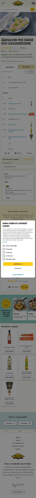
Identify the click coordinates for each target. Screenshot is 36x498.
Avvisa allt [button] (18, 268)
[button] (18, 273)
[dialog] (18, 249)
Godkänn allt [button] (18, 264)
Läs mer (5, 242)
